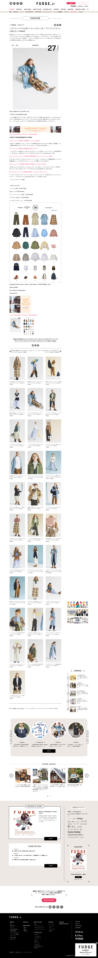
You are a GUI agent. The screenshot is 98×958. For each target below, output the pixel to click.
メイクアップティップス (39, 929)
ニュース (22, 12)
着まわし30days (71, 821)
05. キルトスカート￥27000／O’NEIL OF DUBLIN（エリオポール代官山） (28, 164)
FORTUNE (63, 9)
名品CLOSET (15, 12)
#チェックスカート (19, 341)
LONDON (25, 931)
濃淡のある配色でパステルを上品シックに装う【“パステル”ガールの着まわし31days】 (23, 351)
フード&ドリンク (37, 938)
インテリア (76, 824)
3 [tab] (50, 796)
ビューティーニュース (38, 925)
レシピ (50, 927)
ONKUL (74, 818)
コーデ (84, 821)
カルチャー (36, 934)
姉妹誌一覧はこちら (78, 879)
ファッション (51, 924)
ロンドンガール (73, 829)
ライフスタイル (37, 936)
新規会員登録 (49, 900)
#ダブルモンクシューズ (52, 339)
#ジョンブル (42, 339)
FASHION (12, 9)
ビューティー (51, 925)
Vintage (80, 818)
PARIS (25, 929)
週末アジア (36, 941)
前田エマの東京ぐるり (38, 946)
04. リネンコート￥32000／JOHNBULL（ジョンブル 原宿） (25, 141)
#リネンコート (43, 341)
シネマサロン (37, 944)
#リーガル (36, 341)
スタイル (81, 837)
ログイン (84, 3)
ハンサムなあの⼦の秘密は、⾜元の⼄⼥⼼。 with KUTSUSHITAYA (23, 134)
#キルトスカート (35, 339)
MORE (51, 839)
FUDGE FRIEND (38, 12)
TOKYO (25, 927)
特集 (10, 12)
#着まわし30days (52, 341)
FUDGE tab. (19, 9)
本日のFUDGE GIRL (29, 12)
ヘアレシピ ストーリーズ (39, 927)
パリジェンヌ (73, 837)
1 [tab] (47, 796)
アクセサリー (81, 12)
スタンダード (66, 12)
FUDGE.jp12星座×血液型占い (76, 835)
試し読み (78, 877)
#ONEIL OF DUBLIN (17, 339)
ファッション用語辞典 (57, 12)
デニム (77, 821)
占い (81, 829)
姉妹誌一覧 (77, 923)
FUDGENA (56, 9)
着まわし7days (74, 12)
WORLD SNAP (27, 9)
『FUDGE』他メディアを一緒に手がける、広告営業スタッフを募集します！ (31, 855)
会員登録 (71, 3)
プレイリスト (37, 943)
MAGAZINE (70, 9)
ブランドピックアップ (47, 12)
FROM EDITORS (78, 925)
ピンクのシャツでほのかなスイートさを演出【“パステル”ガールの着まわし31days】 (47, 351)
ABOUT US (12, 952)
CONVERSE (70, 824)
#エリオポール (26, 339)
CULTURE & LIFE (47, 9)
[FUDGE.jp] (46, 3)
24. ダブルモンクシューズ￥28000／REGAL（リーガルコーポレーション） (29, 172)
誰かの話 (36, 948)
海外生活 (50, 931)
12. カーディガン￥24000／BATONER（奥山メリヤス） (24, 148)
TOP (10, 708)
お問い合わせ (18, 952)
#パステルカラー (29, 341)
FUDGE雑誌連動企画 (77, 811)
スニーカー (70, 818)
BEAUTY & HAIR (37, 9)
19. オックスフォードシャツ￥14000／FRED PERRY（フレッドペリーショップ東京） (31, 156)
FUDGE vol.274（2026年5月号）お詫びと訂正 (24, 851)
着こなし (72, 826)
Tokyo (69, 812)
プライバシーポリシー (27, 952)
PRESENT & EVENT (80, 9)
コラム (35, 939)
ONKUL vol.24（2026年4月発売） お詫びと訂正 (25, 859)
